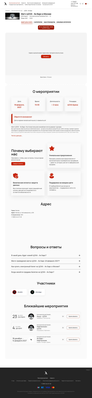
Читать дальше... (16, 136)
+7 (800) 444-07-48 (74, 2)
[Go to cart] (82, 3)
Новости (23, 3)
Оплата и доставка (21, 381)
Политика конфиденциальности (51, 381)
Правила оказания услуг (34, 381)
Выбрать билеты (18, 163)
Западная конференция (48, 3)
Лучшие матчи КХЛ (48, 4)
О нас (13, 381)
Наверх (88, 370)
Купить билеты (73, 316)
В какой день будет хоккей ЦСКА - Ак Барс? (28, 255)
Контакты (78, 381)
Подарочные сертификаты (16, 4)
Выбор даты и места (26, 22)
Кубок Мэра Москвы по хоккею (33, 4)
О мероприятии (38, 22)
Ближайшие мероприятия (64, 22)
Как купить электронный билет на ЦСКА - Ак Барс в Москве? (35, 266)
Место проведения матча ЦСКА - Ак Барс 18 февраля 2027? (35, 261)
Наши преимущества (49, 22)
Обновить (46, 56)
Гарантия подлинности (67, 381)
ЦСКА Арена (24, 16)
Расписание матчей (14, 3)
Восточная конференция (34, 3)
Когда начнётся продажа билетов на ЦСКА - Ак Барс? (32, 272)
